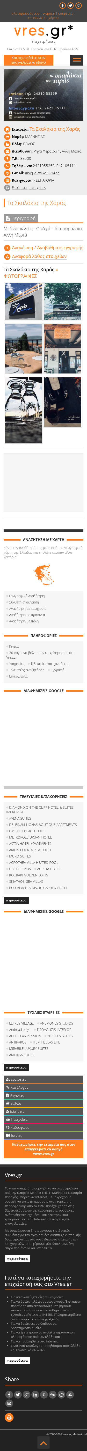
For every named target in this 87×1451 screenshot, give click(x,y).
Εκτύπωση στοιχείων (29, 187)
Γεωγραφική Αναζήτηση (27, 596)
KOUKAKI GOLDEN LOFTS (28, 875)
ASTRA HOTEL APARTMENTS (30, 843)
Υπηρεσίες (16, 663)
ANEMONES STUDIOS (56, 1023)
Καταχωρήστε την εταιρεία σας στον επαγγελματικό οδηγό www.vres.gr (43, 1149)
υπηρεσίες (65, 13)
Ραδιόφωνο (19, 1127)
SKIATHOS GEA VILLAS (26, 881)
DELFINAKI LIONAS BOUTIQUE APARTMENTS (43, 824)
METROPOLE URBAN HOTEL (30, 837)
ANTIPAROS (18, 1042)
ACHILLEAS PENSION (25, 1036)
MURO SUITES (20, 856)
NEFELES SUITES (60, 1036)
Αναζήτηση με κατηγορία (27, 608)
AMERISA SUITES (22, 1054)
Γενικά (14, 646)
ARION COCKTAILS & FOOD (30, 850)
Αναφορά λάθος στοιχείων (39, 256)
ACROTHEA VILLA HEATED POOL (33, 862)
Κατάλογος (18, 1087)
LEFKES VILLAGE (21, 1023)
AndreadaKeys (19, 1029)
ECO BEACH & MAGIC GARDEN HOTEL (38, 887)
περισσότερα (16, 900)
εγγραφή (49, 13)
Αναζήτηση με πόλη (24, 621)
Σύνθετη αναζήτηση (24, 602)
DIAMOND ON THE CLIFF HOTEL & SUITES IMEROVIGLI (40, 809)
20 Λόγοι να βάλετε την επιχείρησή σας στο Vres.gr (40, 655)
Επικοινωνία (18, 676)
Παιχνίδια (19, 1119)
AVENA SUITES (20, 818)
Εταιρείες (18, 1079)
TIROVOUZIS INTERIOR (54, 1029)
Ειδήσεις (16, 1111)
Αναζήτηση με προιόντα (27, 614)
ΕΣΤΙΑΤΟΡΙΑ (45, 180)
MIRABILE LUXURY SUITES (29, 1048)
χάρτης (54, 18)
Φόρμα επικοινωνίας (42, 172)
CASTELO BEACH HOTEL (27, 831)
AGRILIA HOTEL (48, 868)
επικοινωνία (36, 18)
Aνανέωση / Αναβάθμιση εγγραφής (47, 247)
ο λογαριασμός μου (25, 13)
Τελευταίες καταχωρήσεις (49, 663)
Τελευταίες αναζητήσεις (26, 670)
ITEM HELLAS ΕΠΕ (46, 1042)
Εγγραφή (57, 670)
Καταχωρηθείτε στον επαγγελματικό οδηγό (28, 60)
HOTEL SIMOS (20, 868)
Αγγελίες (16, 1095)
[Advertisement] (43, 483)
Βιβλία (15, 1103)
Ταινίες (16, 1135)
